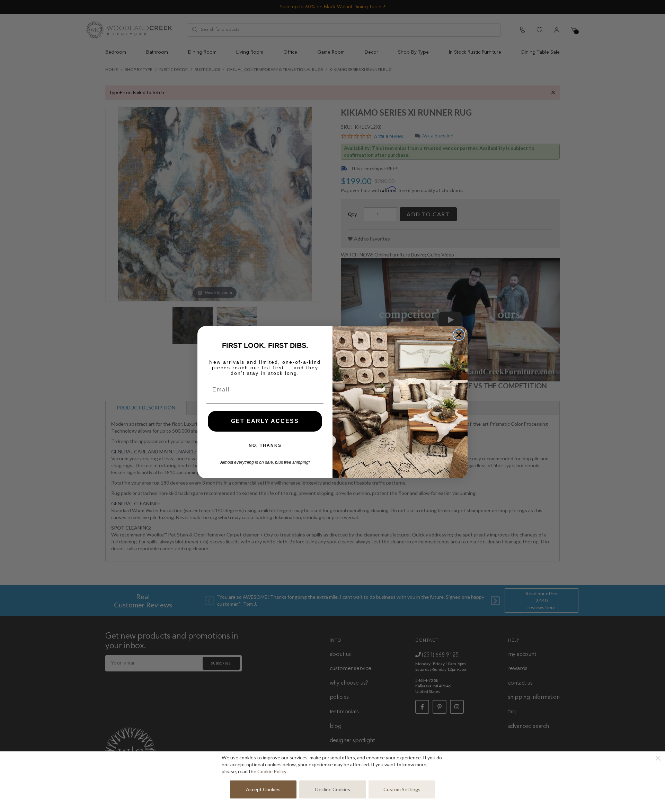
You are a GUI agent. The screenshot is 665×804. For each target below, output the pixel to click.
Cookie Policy (271, 771)
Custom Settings (401, 789)
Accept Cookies (263, 789)
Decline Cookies (332, 789)
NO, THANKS (265, 445)
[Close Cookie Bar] (658, 758)
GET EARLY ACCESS (265, 421)
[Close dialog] (459, 334)
